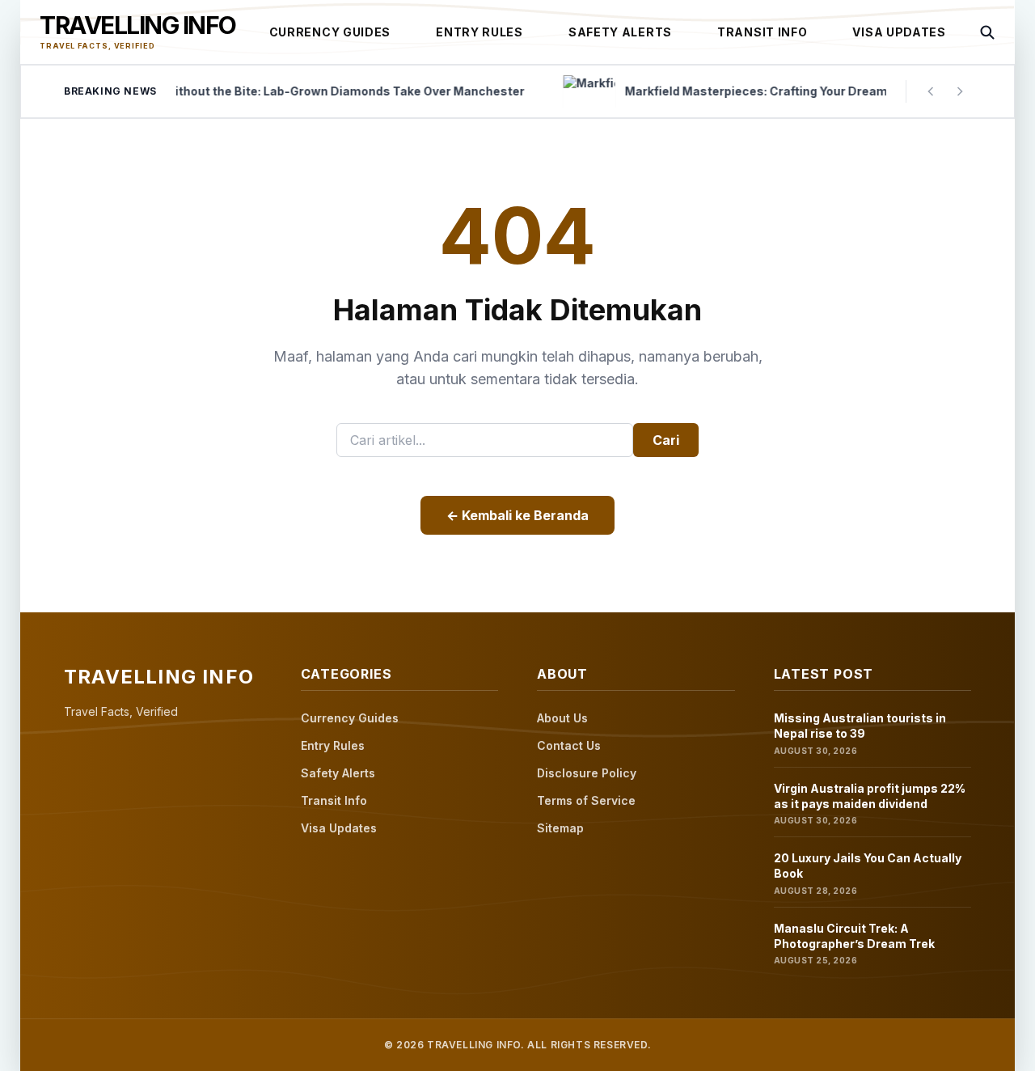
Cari (666, 440)
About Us (562, 718)
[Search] (987, 32)
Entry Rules (479, 32)
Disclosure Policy (586, 773)
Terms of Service (586, 800)
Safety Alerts (620, 32)
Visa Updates (898, 32)
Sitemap (560, 828)
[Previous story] (930, 91)
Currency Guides (330, 32)
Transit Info (762, 32)
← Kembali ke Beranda (517, 515)
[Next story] (959, 91)
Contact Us (569, 745)
